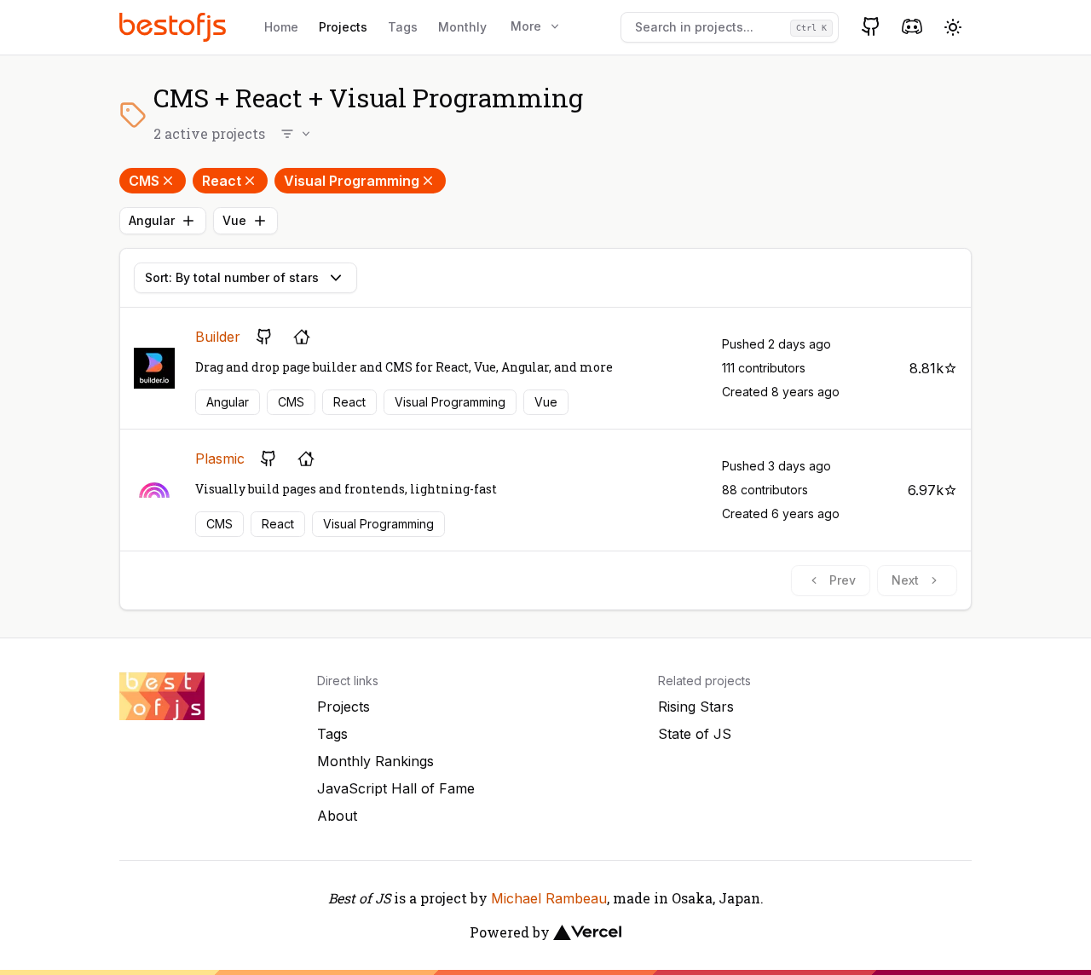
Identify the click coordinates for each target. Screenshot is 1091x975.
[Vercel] (587, 932)
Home (281, 27)
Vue (234, 220)
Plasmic (220, 458)
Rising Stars (696, 706)
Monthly (462, 27)
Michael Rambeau (549, 898)
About (337, 815)
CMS (144, 180)
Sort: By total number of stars (232, 277)
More (526, 26)
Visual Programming (351, 180)
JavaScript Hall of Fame (396, 788)
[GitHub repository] (264, 336)
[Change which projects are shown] (296, 133)
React (221, 180)
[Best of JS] (174, 27)
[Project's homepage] (302, 336)
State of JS (694, 733)
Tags (403, 27)
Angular (152, 220)
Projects (343, 27)
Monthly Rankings (375, 761)
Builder (217, 336)
